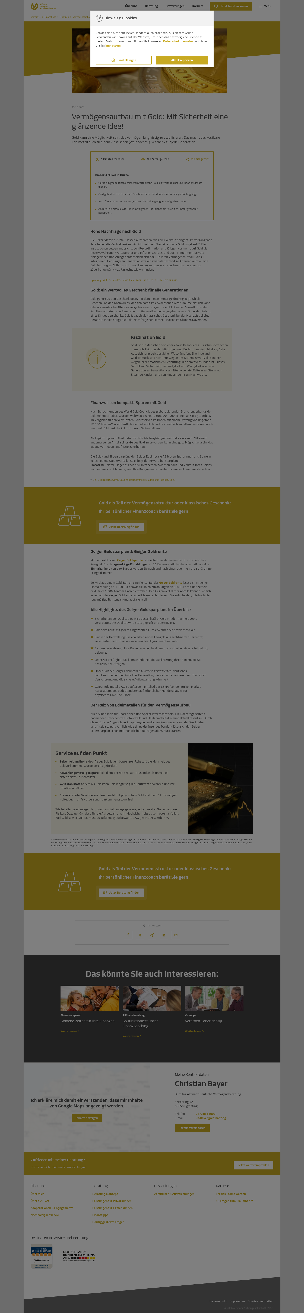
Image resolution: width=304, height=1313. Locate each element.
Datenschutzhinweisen (178, 41)
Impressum (113, 46)
